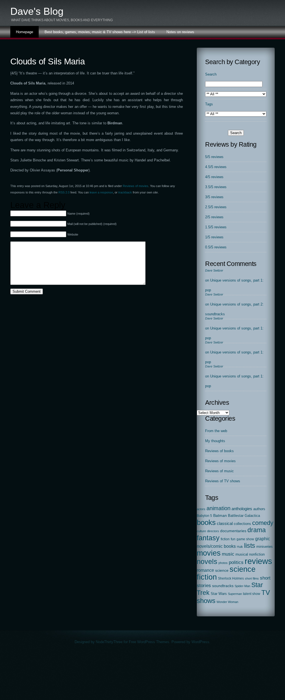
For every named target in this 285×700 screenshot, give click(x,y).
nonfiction (257, 554)
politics (236, 562)
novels (207, 561)
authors (259, 509)
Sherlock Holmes (231, 578)
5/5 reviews (214, 157)
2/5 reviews (214, 217)
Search (211, 74)
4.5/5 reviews (216, 167)
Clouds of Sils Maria (47, 61)
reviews (258, 561)
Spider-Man (242, 586)
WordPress (200, 642)
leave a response (101, 192)
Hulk (240, 546)
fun (233, 539)
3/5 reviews (214, 197)
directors (213, 531)
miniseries (264, 546)
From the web (216, 431)
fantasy (208, 538)
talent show (251, 593)
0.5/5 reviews (216, 247)
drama (256, 530)
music (228, 554)
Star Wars (219, 594)
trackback (125, 192)
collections (242, 524)
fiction (225, 539)
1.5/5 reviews (216, 227)
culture (201, 531)
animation (218, 508)
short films (252, 578)
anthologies (242, 509)
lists (249, 545)
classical (225, 523)
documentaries (233, 531)
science (222, 570)
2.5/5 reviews (216, 207)
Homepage (24, 32)
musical (241, 554)
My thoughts (215, 441)
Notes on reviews (180, 32)
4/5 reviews (214, 177)
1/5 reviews (214, 237)
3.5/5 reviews (216, 187)
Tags (209, 104)
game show (245, 539)
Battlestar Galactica (244, 516)
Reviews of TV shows (222, 481)
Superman (235, 593)
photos (223, 563)
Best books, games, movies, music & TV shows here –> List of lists (100, 32)
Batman (220, 515)
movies (209, 553)
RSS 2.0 (64, 192)
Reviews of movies (135, 186)
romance (205, 570)
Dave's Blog (36, 11)
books (206, 522)
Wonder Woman (227, 602)
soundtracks (223, 586)
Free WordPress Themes (149, 642)
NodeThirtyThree (109, 642)
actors (201, 509)
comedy (262, 522)
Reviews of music (219, 471)
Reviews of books (219, 451)
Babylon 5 (204, 516)
